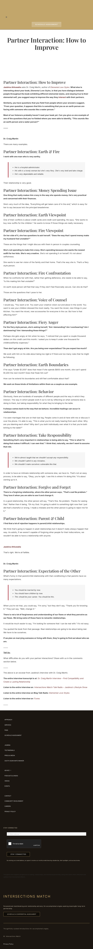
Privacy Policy (8, 944)
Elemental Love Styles (59, 693)
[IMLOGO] (46, 3)
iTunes (37, 698)
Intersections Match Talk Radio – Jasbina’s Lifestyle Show (60, 687)
